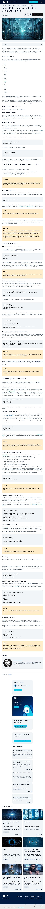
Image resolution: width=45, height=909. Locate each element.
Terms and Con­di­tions (29, 898)
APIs (15, 128)
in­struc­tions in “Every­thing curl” (26, 206)
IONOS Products (33, 1)
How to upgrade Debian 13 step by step (21, 784)
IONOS (3, 5)
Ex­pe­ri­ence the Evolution (20, 726)
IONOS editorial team (6, 14)
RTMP (5, 81)
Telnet (5, 849)
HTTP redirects (5, 455)
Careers (26, 896)
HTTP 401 (17, 586)
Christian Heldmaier (18, 660)
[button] (22, 706)
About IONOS (20, 896)
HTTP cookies (5, 527)
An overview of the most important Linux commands (32, 850)
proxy (4, 620)
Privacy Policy (39, 898)
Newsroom (32, 896)
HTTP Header (10, 415)
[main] (22, 363)
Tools (18, 5)
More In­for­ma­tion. (21, 907)
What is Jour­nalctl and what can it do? (32, 878)
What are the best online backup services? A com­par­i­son (22, 773)
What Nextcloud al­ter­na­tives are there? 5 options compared (22, 762)
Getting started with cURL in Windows (11, 878)
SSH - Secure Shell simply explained (11, 822)
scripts (41, 130)
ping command (11, 391)
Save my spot (22, 741)
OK (40, 906)
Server (14, 5)
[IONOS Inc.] (8, 896)
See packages (18, 690)
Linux (10, 674)
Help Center (39, 896)
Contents (6, 44)
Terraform (27, 822)
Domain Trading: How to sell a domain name (22, 750)
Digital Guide (8, 5)
